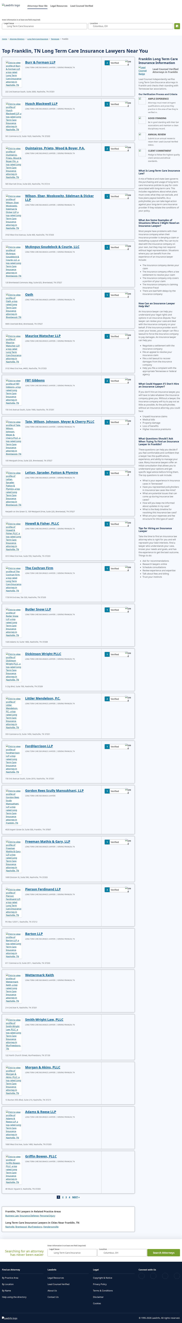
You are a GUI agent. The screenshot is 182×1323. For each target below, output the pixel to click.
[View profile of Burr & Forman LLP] (13, 73)
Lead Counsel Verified (81, 5)
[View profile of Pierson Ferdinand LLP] (13, 902)
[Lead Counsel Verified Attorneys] (145, 70)
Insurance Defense (29, 1215)
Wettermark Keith (39, 975)
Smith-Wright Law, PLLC (44, 1019)
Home (4, 39)
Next (75, 1197)
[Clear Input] (84, 26)
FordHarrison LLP (39, 746)
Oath (29, 294)
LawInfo (52, 1269)
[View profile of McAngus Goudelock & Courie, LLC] (13, 261)
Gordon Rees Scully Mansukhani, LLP (54, 790)
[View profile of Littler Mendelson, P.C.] (13, 712)
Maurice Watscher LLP (43, 335)
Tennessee (55, 39)
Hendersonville (50, 1226)
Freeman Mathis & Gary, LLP (47, 841)
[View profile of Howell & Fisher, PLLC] (13, 536)
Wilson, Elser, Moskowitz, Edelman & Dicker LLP (59, 198)
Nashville (9, 1226)
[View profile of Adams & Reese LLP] (13, 1124)
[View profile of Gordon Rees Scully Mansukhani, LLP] (13, 806)
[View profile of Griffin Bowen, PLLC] (13, 1169)
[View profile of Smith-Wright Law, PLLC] (13, 1034)
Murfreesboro (35, 1226)
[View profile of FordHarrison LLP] (13, 758)
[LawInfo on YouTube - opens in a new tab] (165, 1276)
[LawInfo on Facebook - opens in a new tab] (142, 1276)
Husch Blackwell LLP (41, 103)
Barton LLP (34, 933)
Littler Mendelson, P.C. (42, 698)
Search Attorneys (163, 1252)
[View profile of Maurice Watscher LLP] (13, 348)
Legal (96, 1269)
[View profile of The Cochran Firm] (13, 579)
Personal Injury (47, 1215)
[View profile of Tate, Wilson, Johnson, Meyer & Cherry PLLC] (13, 437)
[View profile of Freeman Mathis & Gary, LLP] (13, 855)
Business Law (12, 1215)
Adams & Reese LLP (40, 1111)
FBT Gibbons (35, 380)
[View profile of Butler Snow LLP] (13, 622)
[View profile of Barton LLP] (13, 945)
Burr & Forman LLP (40, 62)
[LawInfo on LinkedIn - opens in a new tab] (177, 1276)
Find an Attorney (11, 1269)
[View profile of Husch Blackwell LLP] (13, 116)
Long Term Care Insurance (37, 39)
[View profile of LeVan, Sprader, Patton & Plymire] (13, 488)
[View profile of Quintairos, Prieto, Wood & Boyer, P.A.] (13, 162)
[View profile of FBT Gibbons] (13, 391)
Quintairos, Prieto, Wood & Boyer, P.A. (55, 148)
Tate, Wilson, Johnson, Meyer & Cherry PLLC (59, 421)
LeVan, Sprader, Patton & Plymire (51, 472)
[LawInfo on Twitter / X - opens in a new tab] (153, 1276)
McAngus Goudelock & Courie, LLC (52, 246)
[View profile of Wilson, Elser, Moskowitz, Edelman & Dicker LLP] (13, 211)
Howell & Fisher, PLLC (42, 523)
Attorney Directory (17, 39)
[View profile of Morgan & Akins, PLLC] (13, 1080)
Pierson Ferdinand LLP (43, 889)
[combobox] (44, 26)
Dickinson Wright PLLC (43, 654)
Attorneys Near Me (37, 5)
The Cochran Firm (39, 568)
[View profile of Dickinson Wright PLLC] (13, 666)
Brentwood (21, 1226)
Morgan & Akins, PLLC (42, 1067)
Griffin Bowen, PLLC (41, 1156)
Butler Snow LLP (38, 609)
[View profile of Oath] (13, 305)
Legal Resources (58, 5)
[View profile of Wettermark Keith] (13, 987)
